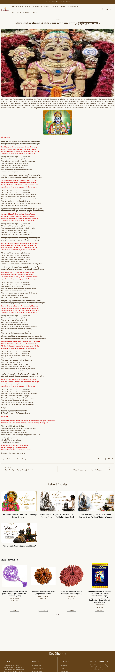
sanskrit (16, 459)
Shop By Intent (17, 6)
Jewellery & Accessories (68, 6)
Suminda (28, 6)
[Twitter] (112, 459)
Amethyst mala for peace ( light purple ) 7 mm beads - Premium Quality (71, 593)
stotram (22, 459)
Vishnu (28, 459)
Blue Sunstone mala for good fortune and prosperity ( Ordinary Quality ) (43, 593)
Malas (54, 6)
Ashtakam (10, 459)
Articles (57, 19)
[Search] (98, 9)
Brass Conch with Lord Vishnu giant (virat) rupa (15, 592)
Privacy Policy (36, 665)
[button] (56, 614)
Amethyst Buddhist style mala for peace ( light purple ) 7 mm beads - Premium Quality (99, 593)
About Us (64, 665)
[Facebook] (105, 459)
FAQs (62, 668)
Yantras (46, 6)
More (34, 12)
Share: (100, 459)
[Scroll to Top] (111, 662)
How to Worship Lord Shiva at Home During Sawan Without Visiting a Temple (95, 515)
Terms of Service (37, 668)
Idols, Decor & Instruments (20, 12)
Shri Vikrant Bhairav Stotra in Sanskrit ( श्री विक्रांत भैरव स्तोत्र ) (19, 515)
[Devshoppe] (5, 9)
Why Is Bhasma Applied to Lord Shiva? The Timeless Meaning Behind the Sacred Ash (57, 515)
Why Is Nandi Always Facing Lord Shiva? (19, 546)
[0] (111, 9)
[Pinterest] (109, 459)
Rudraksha (36, 6)
